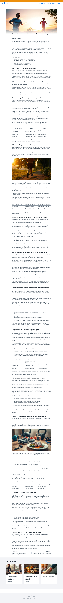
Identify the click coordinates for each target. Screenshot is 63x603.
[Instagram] (61, 0)
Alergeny (48, 3)
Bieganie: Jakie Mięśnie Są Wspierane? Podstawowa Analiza (19, 553)
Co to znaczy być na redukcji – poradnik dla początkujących (12, 578)
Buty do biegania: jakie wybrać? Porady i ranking (42, 552)
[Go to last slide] (7, 574)
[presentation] (14, 569)
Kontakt (59, 3)
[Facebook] (58, 0)
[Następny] (56, 574)
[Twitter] (59, 0)
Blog (35, 598)
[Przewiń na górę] (61, 602)
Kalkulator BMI (41, 3)
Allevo (15, 38)
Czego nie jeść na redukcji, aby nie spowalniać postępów (31, 578)
